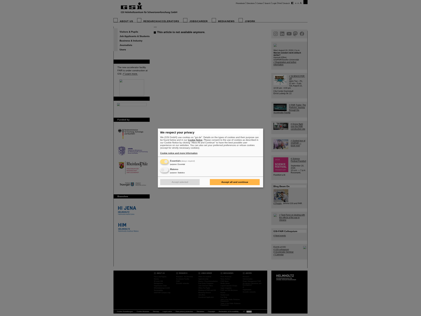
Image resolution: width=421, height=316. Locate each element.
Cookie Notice (195, 140)
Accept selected (180, 182)
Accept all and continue (234, 182)
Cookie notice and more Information (179, 153)
